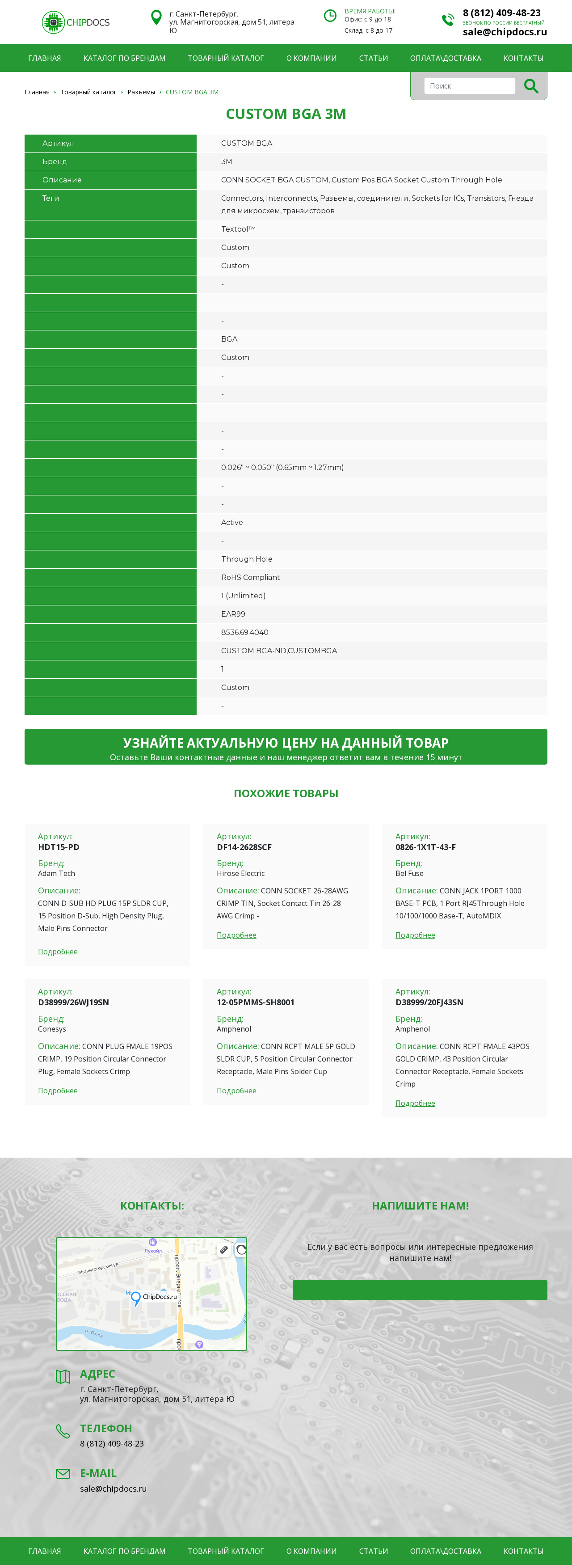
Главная (44, 58)
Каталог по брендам (125, 58)
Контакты (524, 58)
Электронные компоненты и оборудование (75, 22)
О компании (311, 58)
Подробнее (58, 951)
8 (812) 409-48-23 (502, 12)
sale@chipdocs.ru (505, 31)
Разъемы (141, 92)
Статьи (373, 58)
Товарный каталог (226, 58)
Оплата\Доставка (445, 58)
